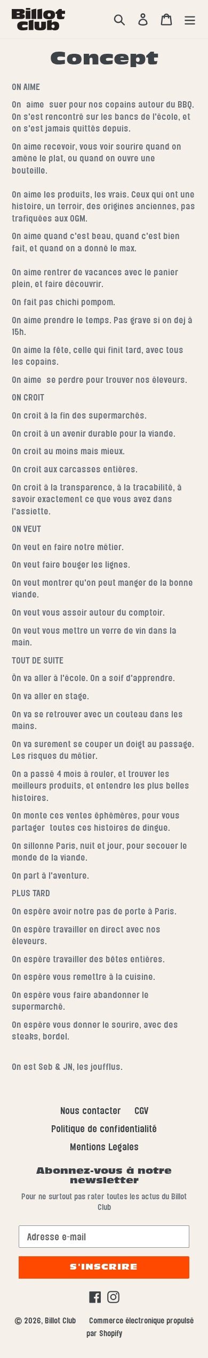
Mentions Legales (104, 1147)
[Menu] (190, 19)
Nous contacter (90, 1111)
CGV (141, 1111)
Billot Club (60, 1320)
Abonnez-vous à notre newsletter (104, 1176)
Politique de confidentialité (104, 1129)
